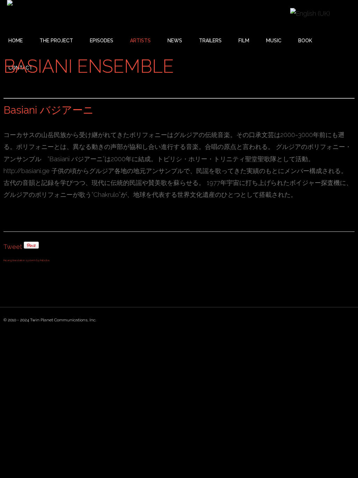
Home (15, 40)
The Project (56, 40)
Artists (140, 40)
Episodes (101, 40)
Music (273, 40)
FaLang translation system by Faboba (26, 260)
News (174, 40)
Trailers (210, 40)
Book (305, 40)
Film (243, 40)
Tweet (12, 246)
